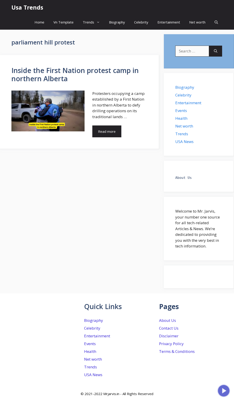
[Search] (215, 51)
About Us (167, 320)
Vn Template (63, 22)
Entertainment (168, 22)
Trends (88, 22)
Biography (117, 22)
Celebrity (141, 22)
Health (181, 118)
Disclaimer (168, 336)
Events (181, 110)
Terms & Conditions (177, 351)
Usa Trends (27, 7)
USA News (184, 141)
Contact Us (168, 328)
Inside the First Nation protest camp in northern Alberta (75, 74)
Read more (107, 131)
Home (39, 22)
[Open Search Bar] (216, 22)
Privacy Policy (171, 343)
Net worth (197, 22)
